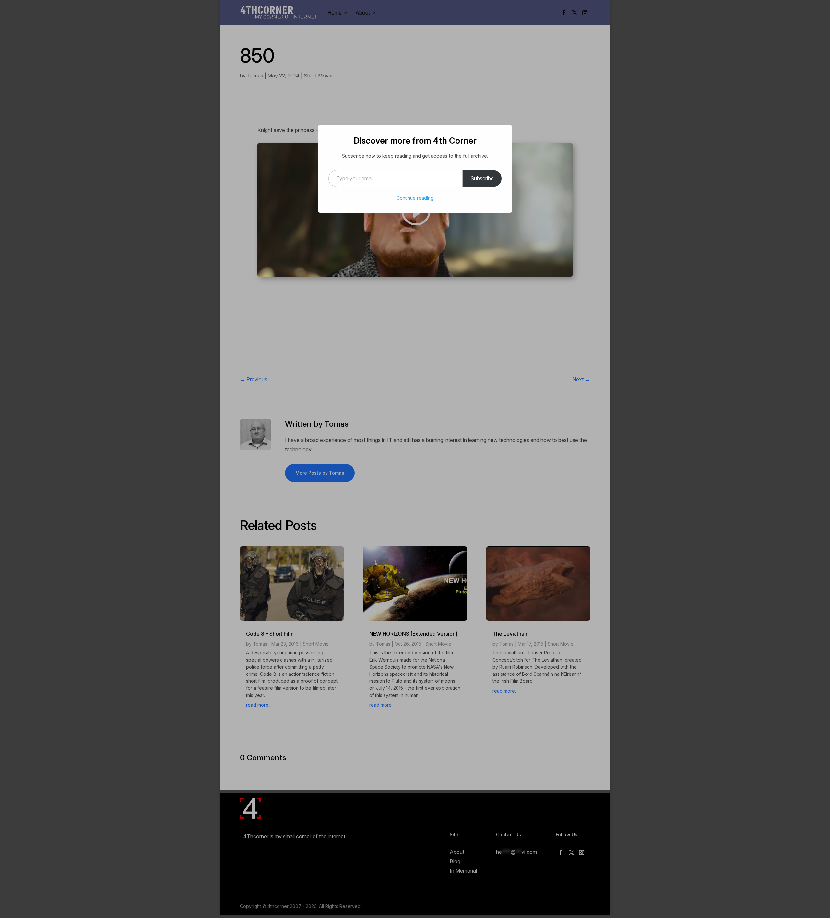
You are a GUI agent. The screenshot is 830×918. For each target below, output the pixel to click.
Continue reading (415, 198)
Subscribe (482, 178)
